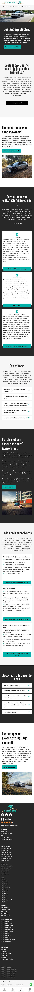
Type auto (4, 829)
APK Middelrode (5, 888)
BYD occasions (5, 850)
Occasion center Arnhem (8, 977)
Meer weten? (17, 305)
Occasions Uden (5, 937)
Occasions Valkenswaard (8, 939)
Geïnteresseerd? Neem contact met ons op (17, 654)
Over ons (3, 949)
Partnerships (4, 957)
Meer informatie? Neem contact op (17, 582)
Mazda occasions (6, 854)
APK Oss (3, 892)
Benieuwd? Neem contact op (17, 269)
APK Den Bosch (5, 882)
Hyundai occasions (6, 856)
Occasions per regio (6, 919)
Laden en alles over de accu (23, 6)
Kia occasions (5, 860)
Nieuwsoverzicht (6, 953)
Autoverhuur (4, 911)
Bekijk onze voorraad (9, 767)
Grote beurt (4, 872)
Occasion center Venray (7, 975)
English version (19, 984)
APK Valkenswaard (6, 900)
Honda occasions (6, 858)
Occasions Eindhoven (7, 925)
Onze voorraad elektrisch (12, 47)
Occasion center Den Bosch (8, 969)
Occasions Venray (6, 941)
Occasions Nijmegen (7, 931)
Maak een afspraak (8, 487)
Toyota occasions (6, 848)
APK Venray (4, 898)
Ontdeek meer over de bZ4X (11, 151)
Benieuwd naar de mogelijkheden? (17, 346)
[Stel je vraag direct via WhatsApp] (31, 984)
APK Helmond (5, 886)
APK (2, 878)
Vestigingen (4, 951)
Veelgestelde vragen (7, 959)
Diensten (3, 905)
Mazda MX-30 (18, 755)
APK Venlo (4, 902)
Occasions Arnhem (6, 921)
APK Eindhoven (5, 884)
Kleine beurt (4, 874)
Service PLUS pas (6, 868)
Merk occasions (5, 846)
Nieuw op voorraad (6, 833)
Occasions (4, 831)
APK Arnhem (4, 880)
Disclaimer (9, 984)
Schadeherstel (5, 913)
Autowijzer (4, 955)
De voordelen (6, 6)
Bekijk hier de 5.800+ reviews (9, 825)
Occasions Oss (5, 933)
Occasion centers (6, 967)
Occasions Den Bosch (7, 923)
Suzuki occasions (6, 852)
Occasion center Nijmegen (8, 973)
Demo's (3, 835)
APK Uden (4, 896)
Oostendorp (4, 947)
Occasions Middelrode (7, 929)
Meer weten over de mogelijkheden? (17, 619)
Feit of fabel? (13, 6)
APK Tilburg (4, 894)
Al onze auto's (5, 837)
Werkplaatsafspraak (6, 866)
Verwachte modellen (7, 839)
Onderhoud (4, 864)
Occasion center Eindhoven (9, 971)
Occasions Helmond (7, 927)
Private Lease (4, 907)
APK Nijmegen (5, 890)
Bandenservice (5, 870)
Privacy (3, 984)
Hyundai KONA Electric (8, 757)
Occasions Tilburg (6, 935)
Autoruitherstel (5, 915)
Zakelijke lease (5, 909)
